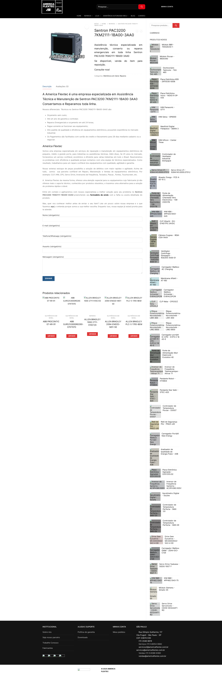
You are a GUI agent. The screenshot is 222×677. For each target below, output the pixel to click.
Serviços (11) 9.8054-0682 (150, 644)
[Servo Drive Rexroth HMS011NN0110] (141, 31)
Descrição (47, 86)
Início (96, 24)
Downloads (83, 637)
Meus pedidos (119, 632)
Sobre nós (47, 632)
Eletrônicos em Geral (111, 76)
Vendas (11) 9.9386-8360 (150, 653)
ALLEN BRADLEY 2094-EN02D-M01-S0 (113, 324)
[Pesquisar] (176, 25)
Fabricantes (48, 648)
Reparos (112, 24)
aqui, (53, 206)
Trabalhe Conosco (51, 643)
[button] (87, 27)
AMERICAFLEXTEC (155, 671)
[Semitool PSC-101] (137, 31)
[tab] (47, 86)
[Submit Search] (141, 6)
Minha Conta (167, 7)
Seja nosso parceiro (51, 637)
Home (104, 24)
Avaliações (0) (62, 86)
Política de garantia (86, 632)
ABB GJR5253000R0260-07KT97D (73, 324)
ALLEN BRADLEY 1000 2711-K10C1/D (92, 322)
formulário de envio (99, 195)
